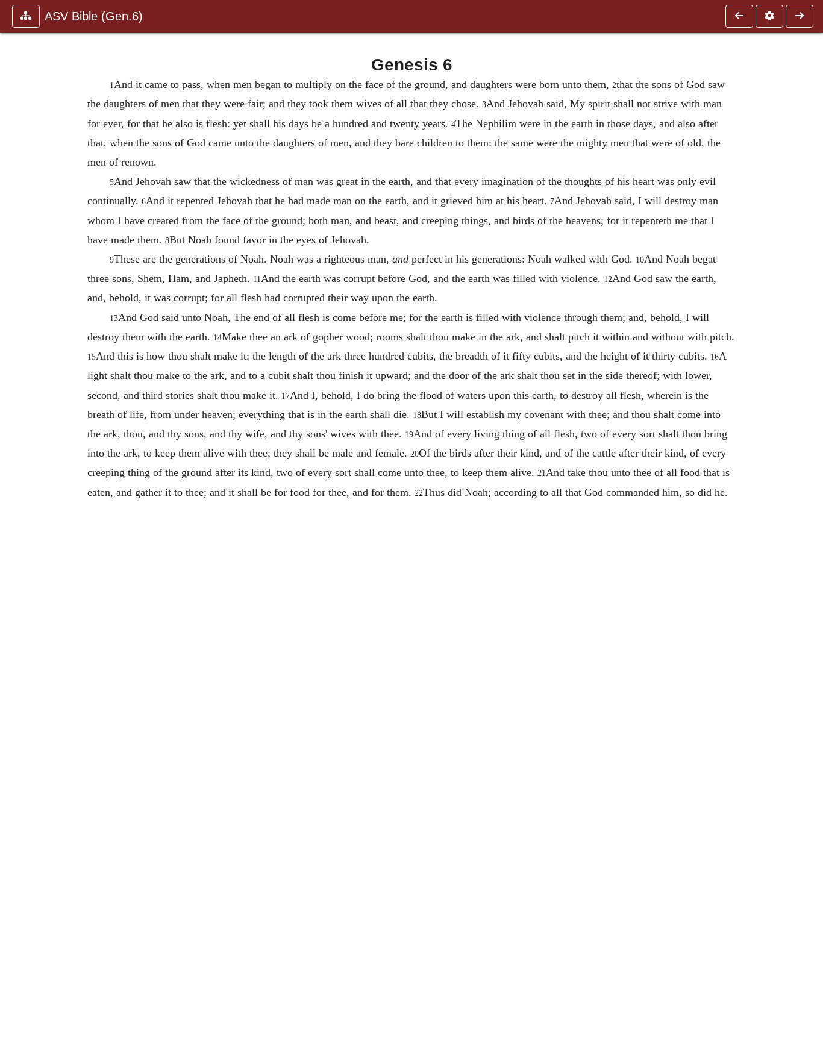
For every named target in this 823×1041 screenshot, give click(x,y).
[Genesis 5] (739, 16)
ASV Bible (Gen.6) (94, 16)
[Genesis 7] (799, 16)
